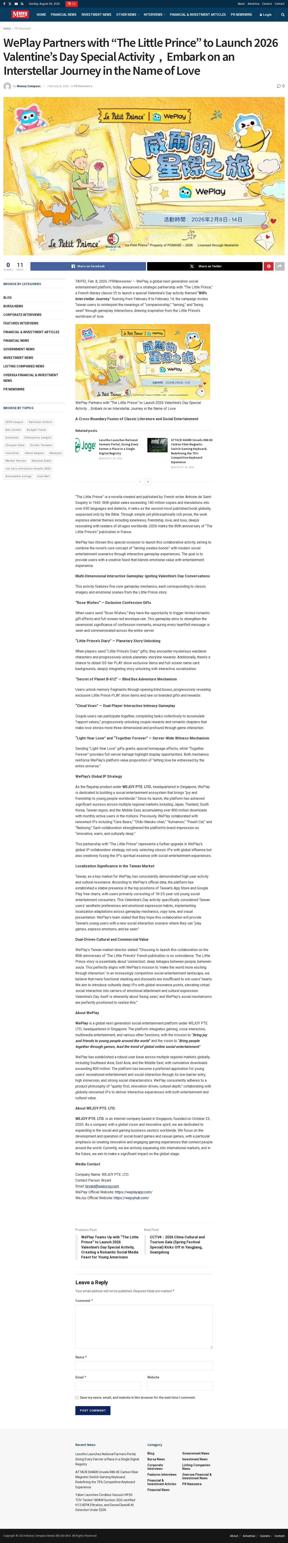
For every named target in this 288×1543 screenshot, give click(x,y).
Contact (280, 3)
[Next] (148, 482)
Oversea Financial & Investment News (30, 378)
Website (153, 1377)
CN (73, 3)
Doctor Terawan (41, 445)
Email (81, 1377)
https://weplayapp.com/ (134, 1192)
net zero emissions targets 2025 (28, 468)
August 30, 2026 (111, 458)
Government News (19, 349)
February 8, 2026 (58, 86)
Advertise (253, 3)
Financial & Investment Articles (198, 14)
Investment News (96, 14)
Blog (7, 297)
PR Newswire (241, 14)
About (241, 3)
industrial (12, 453)
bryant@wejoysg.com (102, 1186)
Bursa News (13, 306)
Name (81, 1357)
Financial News (63, 14)
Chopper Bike (15, 445)
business (12, 437)
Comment (84, 1300)
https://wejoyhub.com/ (131, 1198)
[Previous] (140, 482)
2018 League (14, 422)
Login (267, 14)
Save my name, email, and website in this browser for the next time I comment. (138, 1397)
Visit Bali (43, 476)
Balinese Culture (40, 422)
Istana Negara (34, 453)
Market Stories (16, 460)
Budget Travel (36, 429)
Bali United (13, 429)
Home (41, 14)
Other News (126, 14)
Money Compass (28, 86)
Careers (267, 3)
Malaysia (56, 453)
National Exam (41, 460)
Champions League (37, 437)
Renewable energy (19, 476)
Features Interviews (20, 323)
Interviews (153, 14)
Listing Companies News (23, 366)
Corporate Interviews (22, 315)
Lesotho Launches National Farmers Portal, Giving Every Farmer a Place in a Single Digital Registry (118, 446)
